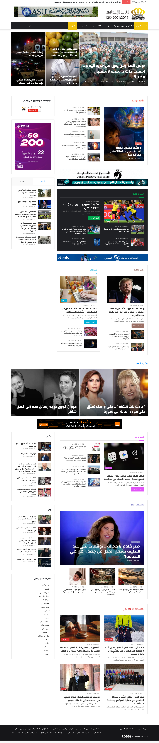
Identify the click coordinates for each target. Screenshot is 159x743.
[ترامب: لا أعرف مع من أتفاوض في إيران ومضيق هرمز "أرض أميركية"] (137, 334)
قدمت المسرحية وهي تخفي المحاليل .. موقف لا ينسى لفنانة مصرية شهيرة (75, 124)
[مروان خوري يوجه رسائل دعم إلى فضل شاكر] (45, 392)
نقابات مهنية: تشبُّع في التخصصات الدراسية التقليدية (27, 193)
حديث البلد (45, 614)
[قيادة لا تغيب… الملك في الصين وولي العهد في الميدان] (44, 492)
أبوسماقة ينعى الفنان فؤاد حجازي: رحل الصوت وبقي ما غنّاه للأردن (82, 698)
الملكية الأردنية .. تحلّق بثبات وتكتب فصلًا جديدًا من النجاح (131, 591)
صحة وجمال (45, 625)
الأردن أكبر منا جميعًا (28, 453)
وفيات (47, 654)
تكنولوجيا (46, 611)
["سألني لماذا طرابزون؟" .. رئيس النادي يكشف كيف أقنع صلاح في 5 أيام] (137, 242)
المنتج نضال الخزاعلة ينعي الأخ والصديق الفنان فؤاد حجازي (26, 519)
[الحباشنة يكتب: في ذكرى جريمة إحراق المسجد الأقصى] (44, 481)
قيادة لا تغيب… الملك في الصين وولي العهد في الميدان (26, 492)
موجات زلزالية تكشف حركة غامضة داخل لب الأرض (74, 146)
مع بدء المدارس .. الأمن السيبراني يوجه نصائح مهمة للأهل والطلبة (74, 448)
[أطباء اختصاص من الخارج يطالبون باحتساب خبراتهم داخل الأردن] (62, 72)
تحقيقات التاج (100, 25)
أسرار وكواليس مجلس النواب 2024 (28, 732)
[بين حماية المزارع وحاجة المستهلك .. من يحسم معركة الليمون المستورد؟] (62, 45)
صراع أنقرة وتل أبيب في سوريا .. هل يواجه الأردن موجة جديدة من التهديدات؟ (103, 592)
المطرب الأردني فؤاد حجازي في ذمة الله (26, 529)
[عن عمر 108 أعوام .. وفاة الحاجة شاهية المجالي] (44, 552)
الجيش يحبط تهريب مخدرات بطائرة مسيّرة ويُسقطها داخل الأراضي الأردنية (26, 240)
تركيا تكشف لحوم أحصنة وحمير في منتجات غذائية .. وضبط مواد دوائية (71, 333)
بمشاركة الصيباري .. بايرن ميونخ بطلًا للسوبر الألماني (81, 206)
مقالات (47, 643)
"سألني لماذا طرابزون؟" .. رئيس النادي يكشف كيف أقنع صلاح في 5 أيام (117, 244)
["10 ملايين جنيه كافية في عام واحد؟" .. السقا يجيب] (94, 134)
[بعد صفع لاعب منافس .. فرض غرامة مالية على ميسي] (137, 229)
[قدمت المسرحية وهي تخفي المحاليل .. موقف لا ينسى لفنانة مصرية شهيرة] (94, 122)
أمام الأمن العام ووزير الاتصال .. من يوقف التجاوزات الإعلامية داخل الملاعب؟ (97, 2)
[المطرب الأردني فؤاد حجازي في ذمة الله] (44, 531)
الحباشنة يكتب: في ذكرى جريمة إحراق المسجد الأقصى (26, 480)
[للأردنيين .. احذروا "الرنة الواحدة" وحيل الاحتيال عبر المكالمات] (94, 458)
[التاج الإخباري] (126, 13)
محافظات (46, 639)
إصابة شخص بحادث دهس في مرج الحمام (29, 54)
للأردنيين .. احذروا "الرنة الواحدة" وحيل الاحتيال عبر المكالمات (75, 459)
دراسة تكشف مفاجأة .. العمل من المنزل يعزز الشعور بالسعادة (79, 310)
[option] (79, 59)
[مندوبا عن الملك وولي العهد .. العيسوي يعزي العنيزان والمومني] (44, 541)
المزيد (73, 25)
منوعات (46, 650)
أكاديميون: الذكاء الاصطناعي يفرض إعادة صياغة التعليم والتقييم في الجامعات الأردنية (73, 484)
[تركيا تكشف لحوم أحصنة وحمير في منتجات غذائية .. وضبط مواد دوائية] (90, 331)
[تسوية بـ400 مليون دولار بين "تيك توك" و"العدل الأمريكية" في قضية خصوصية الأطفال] (94, 470)
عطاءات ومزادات (83, 25)
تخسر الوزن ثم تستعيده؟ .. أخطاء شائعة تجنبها (75, 111)
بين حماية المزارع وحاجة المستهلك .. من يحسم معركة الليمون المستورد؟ (63, 52)
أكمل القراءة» (137, 325)
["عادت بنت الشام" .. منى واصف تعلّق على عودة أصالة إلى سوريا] (114, 392)
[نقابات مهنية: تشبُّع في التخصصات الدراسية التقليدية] (44, 193)
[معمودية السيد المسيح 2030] (44, 204)
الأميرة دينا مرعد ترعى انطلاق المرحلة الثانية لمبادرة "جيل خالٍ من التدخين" (28, 227)
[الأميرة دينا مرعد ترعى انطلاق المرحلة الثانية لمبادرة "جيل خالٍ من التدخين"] (44, 226)
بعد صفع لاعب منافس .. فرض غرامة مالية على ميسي (116, 230)
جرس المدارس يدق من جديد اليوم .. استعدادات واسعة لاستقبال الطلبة (114, 71)
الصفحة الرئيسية (141, 25)
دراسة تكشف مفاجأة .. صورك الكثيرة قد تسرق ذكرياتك (75, 158)
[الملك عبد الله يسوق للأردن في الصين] (44, 446)
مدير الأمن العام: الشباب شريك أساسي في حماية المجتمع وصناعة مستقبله (125, 700)
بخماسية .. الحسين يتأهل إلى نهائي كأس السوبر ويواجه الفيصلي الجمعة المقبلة (74, 231)
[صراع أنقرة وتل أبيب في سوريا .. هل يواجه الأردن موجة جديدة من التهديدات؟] (102, 576)
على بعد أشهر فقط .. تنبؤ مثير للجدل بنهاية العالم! (71, 344)
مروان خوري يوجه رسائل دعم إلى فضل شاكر (47, 409)
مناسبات (46, 647)
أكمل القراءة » (94, 218)
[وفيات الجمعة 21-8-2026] (44, 562)
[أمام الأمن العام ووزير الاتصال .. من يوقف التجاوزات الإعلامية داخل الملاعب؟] (44, 215)
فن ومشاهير (45, 632)
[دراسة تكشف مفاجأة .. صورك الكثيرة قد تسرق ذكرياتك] (94, 157)
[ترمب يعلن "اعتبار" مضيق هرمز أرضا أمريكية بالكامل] (137, 347)
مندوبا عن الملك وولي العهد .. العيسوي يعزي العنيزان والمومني (27, 540)
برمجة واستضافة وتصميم (140, 736)
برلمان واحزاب (111, 25)
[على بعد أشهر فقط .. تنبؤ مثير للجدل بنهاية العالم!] (90, 343)
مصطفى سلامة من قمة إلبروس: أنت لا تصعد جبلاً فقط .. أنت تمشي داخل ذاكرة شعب (124, 650)
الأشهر (22, 181)
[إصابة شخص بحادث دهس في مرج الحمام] (28, 45)
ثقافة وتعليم (45, 607)
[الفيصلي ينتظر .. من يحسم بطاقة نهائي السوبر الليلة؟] (97, 242)
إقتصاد (47, 589)
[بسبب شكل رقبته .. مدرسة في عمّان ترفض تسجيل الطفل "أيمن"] (77, 576)
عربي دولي (121, 25)
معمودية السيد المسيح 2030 (27, 203)
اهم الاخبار (45, 600)
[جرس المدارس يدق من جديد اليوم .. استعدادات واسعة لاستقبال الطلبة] (114, 59)
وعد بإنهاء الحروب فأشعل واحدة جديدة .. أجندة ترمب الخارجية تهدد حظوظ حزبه (126, 311)
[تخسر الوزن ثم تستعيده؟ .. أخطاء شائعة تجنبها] (94, 111)
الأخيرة (43, 181)
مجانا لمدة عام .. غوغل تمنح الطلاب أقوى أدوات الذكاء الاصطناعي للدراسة (124, 477)
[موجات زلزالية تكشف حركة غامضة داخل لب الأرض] (94, 146)
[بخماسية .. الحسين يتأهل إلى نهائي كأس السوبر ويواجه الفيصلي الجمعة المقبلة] (94, 229)
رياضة (92, 25)
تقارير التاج (44, 732)
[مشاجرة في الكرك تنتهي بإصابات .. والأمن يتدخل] (28, 72)
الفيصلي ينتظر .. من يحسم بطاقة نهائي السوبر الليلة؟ (74, 242)
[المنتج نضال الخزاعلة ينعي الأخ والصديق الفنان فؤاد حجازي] (44, 519)
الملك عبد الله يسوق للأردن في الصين (26, 445)
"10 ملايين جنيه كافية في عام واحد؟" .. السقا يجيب (75, 135)
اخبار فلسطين (44, 593)
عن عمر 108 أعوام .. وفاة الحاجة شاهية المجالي (26, 550)
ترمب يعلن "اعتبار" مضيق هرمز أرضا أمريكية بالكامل (118, 347)
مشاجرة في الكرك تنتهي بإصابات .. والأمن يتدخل (29, 81)
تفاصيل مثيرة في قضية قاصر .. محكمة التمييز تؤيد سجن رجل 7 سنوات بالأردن (80, 649)
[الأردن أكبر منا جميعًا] (44, 457)
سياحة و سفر (44, 621)
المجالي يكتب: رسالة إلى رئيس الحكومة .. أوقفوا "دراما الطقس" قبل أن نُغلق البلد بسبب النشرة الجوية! (25, 467)
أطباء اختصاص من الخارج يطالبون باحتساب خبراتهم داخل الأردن (63, 79)
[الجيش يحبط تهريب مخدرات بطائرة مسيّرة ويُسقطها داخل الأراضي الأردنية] (44, 240)
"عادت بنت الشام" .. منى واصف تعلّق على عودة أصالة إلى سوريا (116, 409)
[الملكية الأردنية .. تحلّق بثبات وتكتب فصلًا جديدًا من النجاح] (131, 576)
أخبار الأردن (130, 25)
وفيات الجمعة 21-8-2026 (26, 559)
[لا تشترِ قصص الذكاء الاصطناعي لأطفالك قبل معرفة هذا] (124, 134)
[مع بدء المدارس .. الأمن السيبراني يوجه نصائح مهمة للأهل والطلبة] (96, 447)
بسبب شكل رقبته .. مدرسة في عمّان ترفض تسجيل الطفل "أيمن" (74, 591)
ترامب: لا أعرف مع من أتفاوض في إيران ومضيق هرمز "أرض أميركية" (119, 336)
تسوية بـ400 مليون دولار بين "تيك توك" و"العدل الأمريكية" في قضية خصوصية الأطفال (73, 471)
